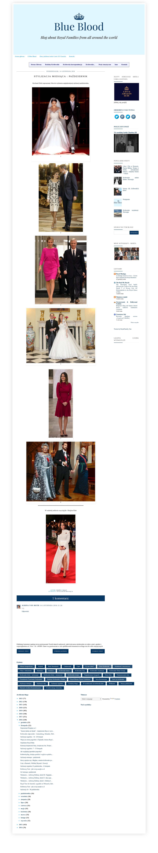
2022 (21, 701)
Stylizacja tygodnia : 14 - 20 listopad (31, 737)
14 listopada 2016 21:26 (51, 605)
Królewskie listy (80, 671)
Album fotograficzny (26, 666)
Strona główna (19, 56)
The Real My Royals (122, 282)
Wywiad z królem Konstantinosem (30, 688)
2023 (21, 698)
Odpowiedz (25, 611)
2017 (21, 717)
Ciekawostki (67, 666)
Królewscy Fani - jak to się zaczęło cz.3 (32, 787)
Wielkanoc (112, 683)
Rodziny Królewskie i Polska (56, 679)
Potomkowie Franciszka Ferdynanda (31, 679)
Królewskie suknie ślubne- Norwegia (131, 178)
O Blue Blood (32, 56)
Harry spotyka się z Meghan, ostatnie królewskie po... (36, 760)
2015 (21, 824)
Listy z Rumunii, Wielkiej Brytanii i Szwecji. (34, 763)
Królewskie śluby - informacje (29, 675)
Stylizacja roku (41, 683)
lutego (23, 818)
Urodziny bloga (73, 683)
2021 (21, 704)
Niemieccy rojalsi (121, 297)
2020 (21, 707)
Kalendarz (40, 671)
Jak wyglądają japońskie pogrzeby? (31, 751)
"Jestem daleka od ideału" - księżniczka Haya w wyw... (37, 731)
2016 (21, 720)
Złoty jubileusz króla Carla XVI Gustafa (53, 56)
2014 (21, 827)
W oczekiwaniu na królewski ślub (93, 683)
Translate (117, 699)
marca (23, 815)
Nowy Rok (108, 675)
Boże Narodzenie (53, 666)
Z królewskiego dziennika (54, 688)
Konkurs (51, 671)
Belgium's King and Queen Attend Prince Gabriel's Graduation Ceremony (126, 307)
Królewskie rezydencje (97, 671)
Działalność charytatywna (122, 666)
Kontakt (72, 56)
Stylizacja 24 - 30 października (29, 789)
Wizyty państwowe (126, 683)
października (26, 793)
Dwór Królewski (104, 666)
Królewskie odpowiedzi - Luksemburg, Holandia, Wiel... (37, 734)
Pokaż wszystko (135, 322)
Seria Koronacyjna (101, 679)
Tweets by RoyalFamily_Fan (122, 329)
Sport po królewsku (118, 679)
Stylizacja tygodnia (57, 683)
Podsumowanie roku (123, 675)
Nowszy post (23, 651)
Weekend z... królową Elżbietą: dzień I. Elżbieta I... (36, 781)
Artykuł (40, 666)
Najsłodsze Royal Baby (27, 743)
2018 (21, 714)
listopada (24, 725)
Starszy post (97, 651)
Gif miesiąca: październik (28, 772)
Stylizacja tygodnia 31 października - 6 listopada (35, 766)
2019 (21, 710)
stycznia (24, 821)
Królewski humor (64, 671)
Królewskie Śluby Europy (117, 671)
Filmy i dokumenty (26, 671)
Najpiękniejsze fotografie (92, 675)
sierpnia (24, 799)
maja (23, 808)
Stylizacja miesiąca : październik (30, 757)
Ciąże (78, 666)
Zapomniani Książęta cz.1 (28, 728)
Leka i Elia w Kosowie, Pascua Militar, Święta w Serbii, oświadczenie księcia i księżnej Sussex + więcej (131, 169)
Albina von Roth (30, 605)
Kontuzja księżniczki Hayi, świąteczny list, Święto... (36, 745)
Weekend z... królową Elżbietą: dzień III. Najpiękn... (36, 775)
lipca (23, 802)
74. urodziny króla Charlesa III (125, 133)
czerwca (24, 805)
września (24, 796)
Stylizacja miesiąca (65, 591)
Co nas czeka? (89, 666)
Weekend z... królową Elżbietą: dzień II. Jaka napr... (36, 778)
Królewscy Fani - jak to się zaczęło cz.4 (32, 769)
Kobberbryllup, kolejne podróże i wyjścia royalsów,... (36, 754)
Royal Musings (121, 274)
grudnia (24, 722)
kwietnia (24, 812)
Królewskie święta (73, 675)
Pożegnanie (126, 199)
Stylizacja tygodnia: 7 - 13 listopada (31, 748)
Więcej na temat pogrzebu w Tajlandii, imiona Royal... (37, 740)
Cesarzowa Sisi (121, 314)
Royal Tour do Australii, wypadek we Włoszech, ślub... (37, 784)
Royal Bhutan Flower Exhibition (80, 679)
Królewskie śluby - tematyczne (53, 675)
